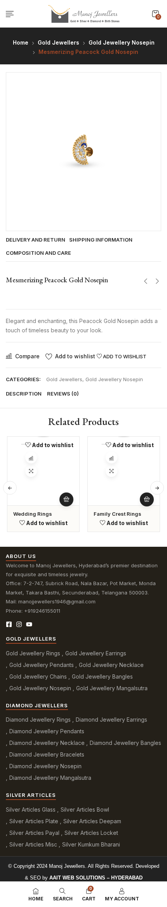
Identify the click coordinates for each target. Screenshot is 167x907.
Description (24, 393)
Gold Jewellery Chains (38, 676)
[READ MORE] (66, 499)
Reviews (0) (63, 393)
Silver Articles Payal (34, 832)
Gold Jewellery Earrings (95, 653)
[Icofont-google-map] (39, 624)
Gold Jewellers (58, 42)
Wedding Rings (32, 514)
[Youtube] (29, 624)
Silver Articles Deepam (92, 821)
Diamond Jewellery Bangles (125, 742)
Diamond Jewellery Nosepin (45, 766)
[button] (155, 14)
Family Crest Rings (117, 514)
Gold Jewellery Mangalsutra (112, 688)
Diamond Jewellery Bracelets (46, 754)
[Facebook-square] (9, 624)
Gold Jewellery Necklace (111, 665)
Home (20, 42)
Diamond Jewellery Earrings (111, 719)
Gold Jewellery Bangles (102, 676)
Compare (27, 356)
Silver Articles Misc (33, 844)
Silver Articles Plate (33, 821)
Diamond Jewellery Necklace (47, 742)
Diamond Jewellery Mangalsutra (50, 777)
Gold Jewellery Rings (33, 653)
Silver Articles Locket (91, 832)
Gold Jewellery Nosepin (122, 42)
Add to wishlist (75, 356)
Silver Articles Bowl (85, 809)
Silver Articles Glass (31, 809)
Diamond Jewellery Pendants (46, 731)
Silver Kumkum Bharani (91, 844)
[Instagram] (19, 624)
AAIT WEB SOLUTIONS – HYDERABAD (96, 878)
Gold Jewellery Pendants (41, 665)
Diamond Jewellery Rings (38, 719)
